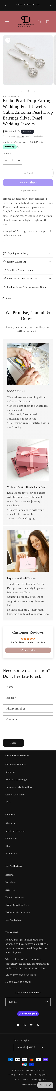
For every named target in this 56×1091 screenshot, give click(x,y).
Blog (8, 846)
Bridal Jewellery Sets (17, 905)
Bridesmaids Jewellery (17, 912)
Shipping (20, 136)
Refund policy (25, 1074)
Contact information (30, 1085)
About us (10, 823)
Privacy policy (41, 1074)
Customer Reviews (15, 764)
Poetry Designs (26, 1070)
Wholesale (11, 853)
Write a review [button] (28, 650)
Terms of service (21, 1079)
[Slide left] (21, 91)
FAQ (7, 802)
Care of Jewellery (15, 794)
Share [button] (8, 298)
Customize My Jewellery (18, 787)
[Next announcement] (50, 5)
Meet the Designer (15, 831)
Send (13, 742)
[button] (7, 21)
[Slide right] (35, 91)
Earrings (10, 874)
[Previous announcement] (6, 5)
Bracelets (10, 889)
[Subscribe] (46, 1002)
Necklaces (10, 882)
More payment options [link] (28, 191)
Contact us (13, 596)
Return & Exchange (16, 779)
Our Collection (13, 919)
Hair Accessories (14, 897)
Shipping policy (39, 1079)
